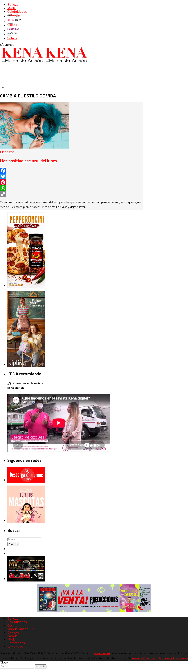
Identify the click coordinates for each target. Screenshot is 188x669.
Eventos (13, 632)
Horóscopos (16, 643)
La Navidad (15, 646)
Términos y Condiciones (173, 658)
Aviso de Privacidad (144, 658)
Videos (12, 38)
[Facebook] (71, 171)
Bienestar (7, 152)
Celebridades (17, 11)
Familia (12, 636)
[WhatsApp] (71, 188)
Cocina (12, 625)
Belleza (12, 4)
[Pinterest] (71, 182)
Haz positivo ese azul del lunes (28, 160)
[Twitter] (71, 176)
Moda (11, 8)
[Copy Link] (71, 194)
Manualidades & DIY (22, 629)
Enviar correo (102, 653)
